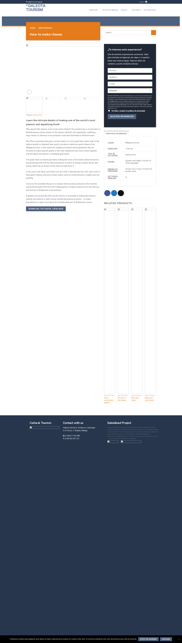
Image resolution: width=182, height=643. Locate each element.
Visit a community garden (108, 400)
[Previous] (30, 69)
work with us (136, 10)
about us (124, 10)
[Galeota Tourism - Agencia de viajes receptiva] (36, 10)
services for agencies (110, 10)
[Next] (95, 69)
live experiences (150, 10)
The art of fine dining (122, 399)
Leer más (166, 639)
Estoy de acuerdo (148, 639)
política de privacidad (136, 111)
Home (32, 28)
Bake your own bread (149, 399)
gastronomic (45, 28)
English (142, 2)
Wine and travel (135, 399)
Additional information (116, 134)
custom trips (93, 10)
